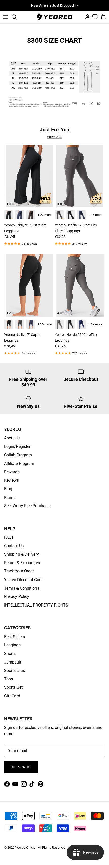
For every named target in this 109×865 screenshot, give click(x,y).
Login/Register (17, 446)
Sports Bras (14, 670)
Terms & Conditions (21, 588)
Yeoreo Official (25, 847)
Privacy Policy (16, 596)
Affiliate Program (19, 463)
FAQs (8, 537)
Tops (8, 679)
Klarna (10, 497)
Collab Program (18, 455)
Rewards (12, 472)
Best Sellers (14, 636)
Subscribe (21, 767)
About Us (12, 438)
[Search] (16, 16)
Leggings (12, 645)
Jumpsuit (12, 662)
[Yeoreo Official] (54, 17)
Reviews (11, 480)
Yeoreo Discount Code (23, 579)
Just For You (55, 129)
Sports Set (13, 687)
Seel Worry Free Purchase (26, 505)
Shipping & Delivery (21, 554)
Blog (8, 488)
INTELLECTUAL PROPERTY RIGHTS (36, 605)
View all (54, 137)
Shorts (10, 653)
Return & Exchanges (22, 562)
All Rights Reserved (51, 847)
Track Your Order (19, 571)
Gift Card (12, 696)
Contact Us (14, 545)
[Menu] (5, 16)
